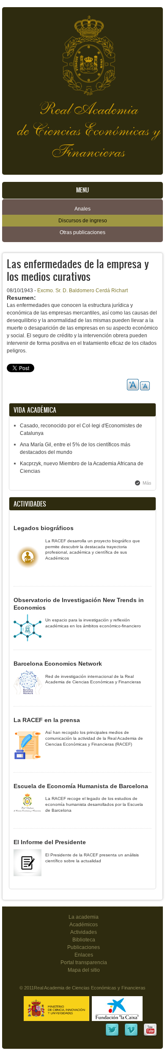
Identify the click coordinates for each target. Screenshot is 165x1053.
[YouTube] (150, 1035)
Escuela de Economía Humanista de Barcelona (81, 786)
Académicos (83, 925)
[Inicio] (83, 51)
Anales (82, 209)
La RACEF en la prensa (47, 720)
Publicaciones (83, 947)
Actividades (83, 932)
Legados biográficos (44, 528)
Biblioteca (83, 940)
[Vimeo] (131, 1035)
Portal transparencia (83, 962)
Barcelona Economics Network (58, 663)
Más (147, 482)
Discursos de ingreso (82, 221)
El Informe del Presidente (50, 842)
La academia (84, 917)
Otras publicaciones (82, 232)
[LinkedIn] (112, 1035)
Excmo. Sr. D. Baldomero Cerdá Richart (82, 290)
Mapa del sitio (84, 970)
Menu (82, 190)
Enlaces (83, 955)
